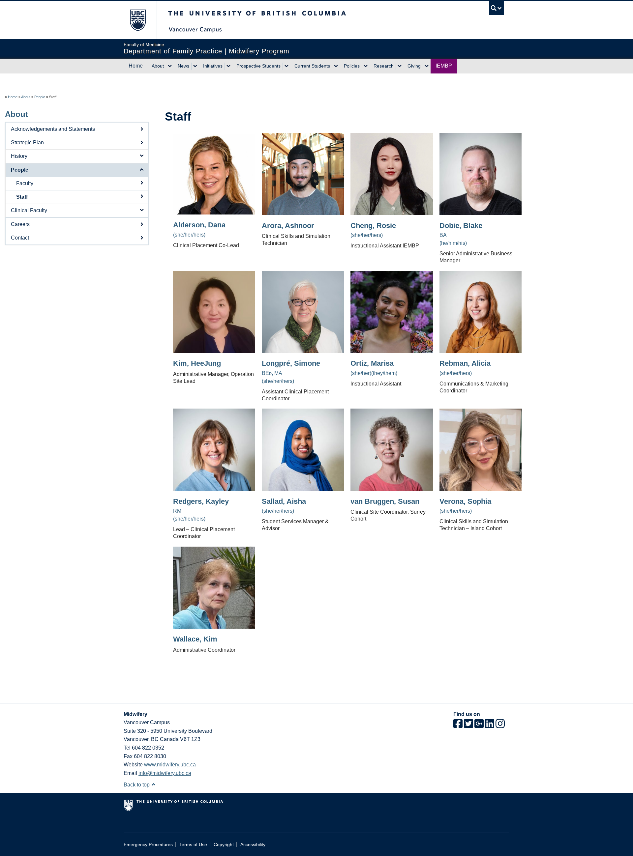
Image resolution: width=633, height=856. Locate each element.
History (19, 156)
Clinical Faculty (29, 210)
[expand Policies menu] (366, 66)
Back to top (137, 784)
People (39, 97)
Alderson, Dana (199, 225)
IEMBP (444, 66)
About (158, 66)
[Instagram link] (500, 725)
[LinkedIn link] (489, 725)
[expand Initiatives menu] (228, 66)
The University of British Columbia (138, 20)
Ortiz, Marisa (372, 363)
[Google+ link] (479, 725)
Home (136, 66)
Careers (20, 224)
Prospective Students (258, 66)
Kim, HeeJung (197, 363)
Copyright (224, 844)
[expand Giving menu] (427, 66)
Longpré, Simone (291, 363)
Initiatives (213, 66)
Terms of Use (193, 844)
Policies (352, 66)
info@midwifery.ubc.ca (164, 773)
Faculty (24, 183)
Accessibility (252, 844)
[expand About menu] (170, 66)
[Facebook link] (458, 725)
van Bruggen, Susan (384, 501)
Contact (20, 238)
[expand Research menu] (400, 66)
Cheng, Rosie (373, 226)
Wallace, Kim (195, 639)
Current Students (312, 66)
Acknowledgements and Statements (53, 129)
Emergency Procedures (148, 844)
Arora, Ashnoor (288, 226)
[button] (141, 156)
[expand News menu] (195, 66)
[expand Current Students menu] (336, 66)
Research (384, 66)
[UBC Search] (496, 8)
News (183, 66)
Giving (414, 66)
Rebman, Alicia (465, 363)
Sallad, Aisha (284, 501)
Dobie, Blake (460, 226)
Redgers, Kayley (201, 501)
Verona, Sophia (465, 501)
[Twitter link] (468, 725)
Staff (22, 197)
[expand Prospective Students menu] (286, 66)
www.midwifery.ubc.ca (170, 764)
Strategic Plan (27, 142)
